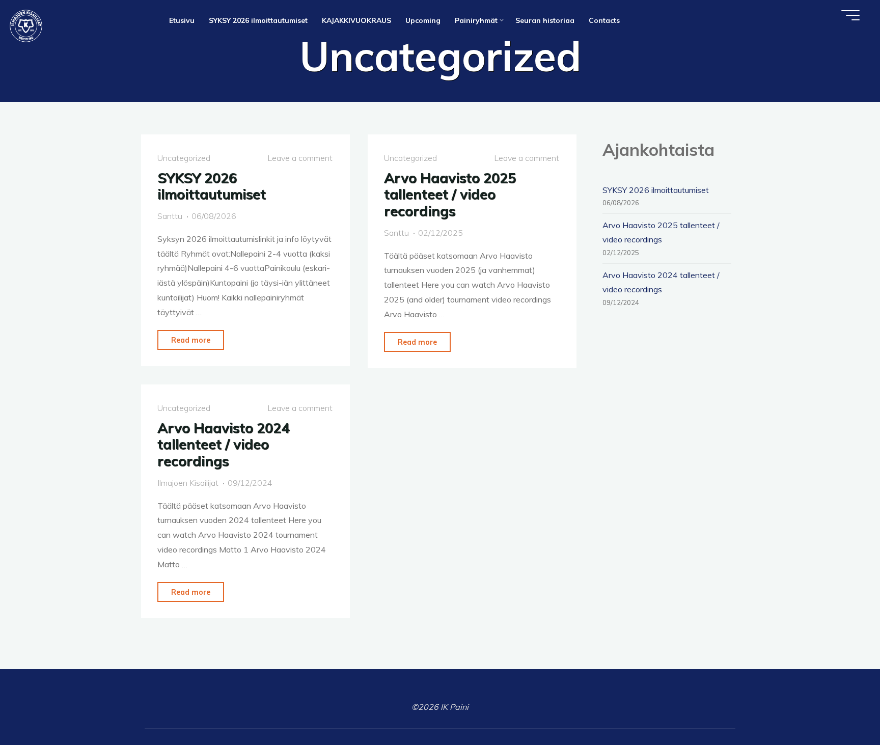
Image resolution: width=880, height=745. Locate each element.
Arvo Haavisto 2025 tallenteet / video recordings (450, 194)
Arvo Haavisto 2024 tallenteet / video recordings (223, 444)
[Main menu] (850, 15)
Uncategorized (183, 158)
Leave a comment (300, 158)
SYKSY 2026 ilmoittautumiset (211, 186)
